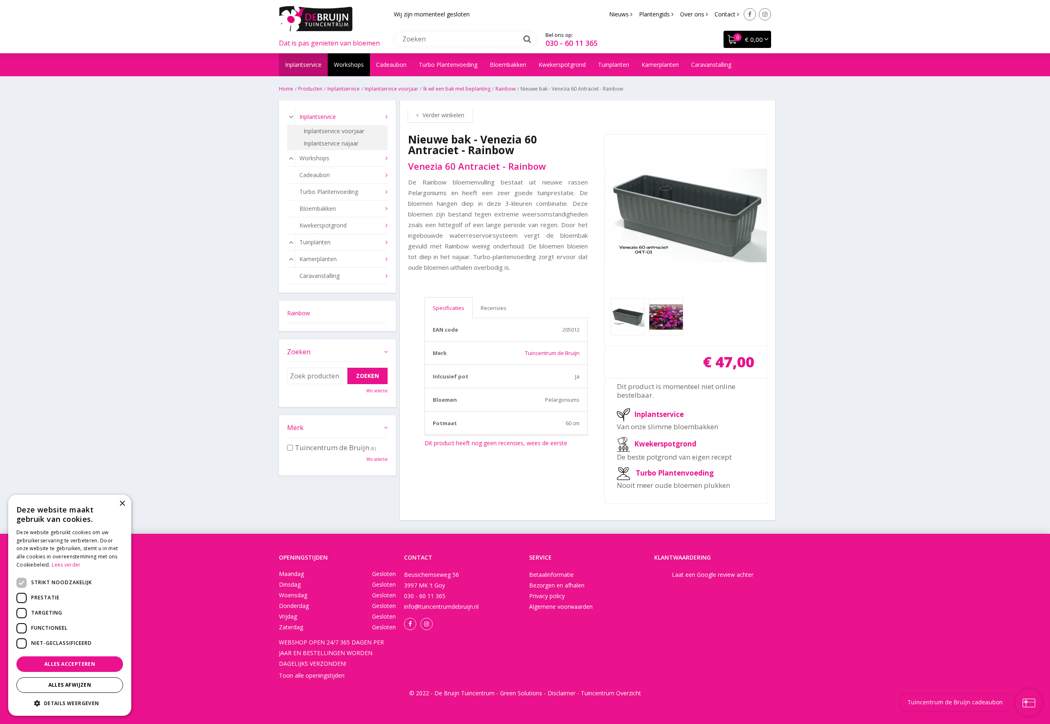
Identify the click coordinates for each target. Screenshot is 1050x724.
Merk (295, 427)
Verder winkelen (443, 115)
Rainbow (298, 313)
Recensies (494, 308)
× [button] (122, 504)
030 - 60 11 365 (572, 43)
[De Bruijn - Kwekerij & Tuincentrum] (316, 18)
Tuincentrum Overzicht (611, 693)
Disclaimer (561, 693)
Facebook (750, 14)
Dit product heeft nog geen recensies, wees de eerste (496, 443)
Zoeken (298, 352)
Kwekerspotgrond (665, 444)
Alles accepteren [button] (69, 663)
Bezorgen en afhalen (556, 585)
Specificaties (448, 308)
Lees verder (66, 564)
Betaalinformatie (551, 574)
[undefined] (686, 215)
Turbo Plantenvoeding (675, 473)
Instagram (765, 14)
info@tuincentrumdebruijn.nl (441, 606)
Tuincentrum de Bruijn (552, 353)
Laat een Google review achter (712, 574)
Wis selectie (377, 390)
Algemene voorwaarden (561, 606)
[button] (69, 703)
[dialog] (69, 605)
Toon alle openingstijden (312, 675)
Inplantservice (659, 414)
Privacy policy (547, 596)
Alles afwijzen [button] (69, 684)
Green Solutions (521, 693)
